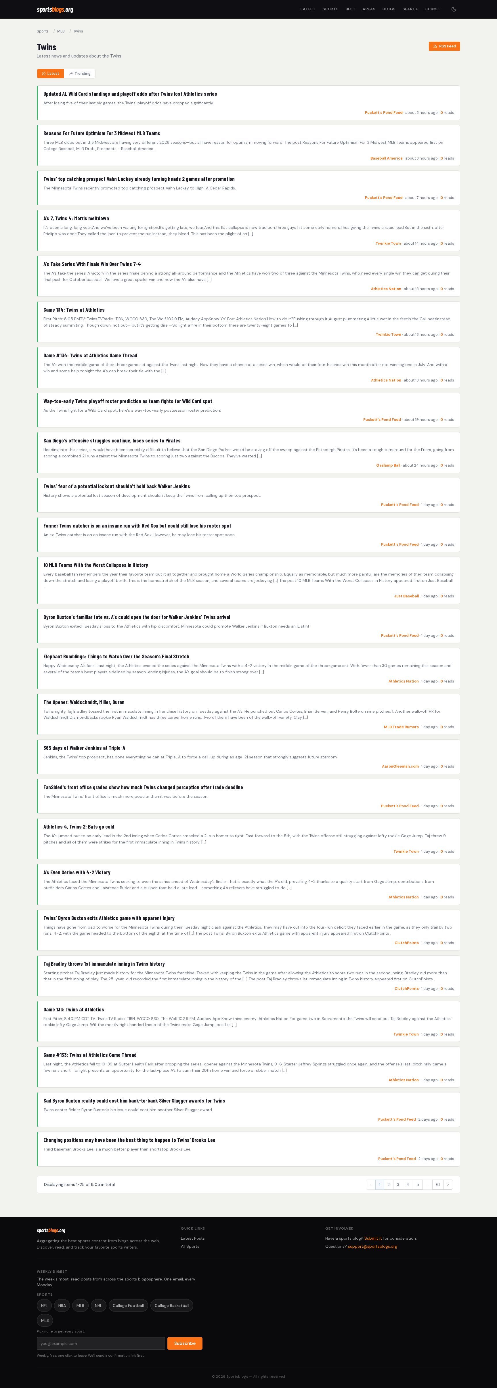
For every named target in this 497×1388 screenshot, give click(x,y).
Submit (433, 9)
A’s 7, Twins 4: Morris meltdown (76, 218)
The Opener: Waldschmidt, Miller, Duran (84, 702)
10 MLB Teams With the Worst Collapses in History (95, 564)
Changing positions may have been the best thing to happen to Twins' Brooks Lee (129, 1139)
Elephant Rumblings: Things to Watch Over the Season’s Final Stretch (116, 656)
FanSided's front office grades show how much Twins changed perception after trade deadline (143, 787)
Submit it (373, 1238)
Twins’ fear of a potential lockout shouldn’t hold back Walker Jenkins (116, 486)
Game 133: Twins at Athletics (73, 1009)
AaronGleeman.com (400, 766)
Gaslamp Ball (388, 465)
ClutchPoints (407, 942)
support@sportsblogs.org (372, 1246)
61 (438, 1184)
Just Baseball (406, 596)
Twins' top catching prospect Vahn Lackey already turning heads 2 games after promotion (139, 178)
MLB (61, 31)
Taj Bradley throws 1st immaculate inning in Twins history (104, 963)
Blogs (389, 9)
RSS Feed (447, 46)
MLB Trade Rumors (401, 726)
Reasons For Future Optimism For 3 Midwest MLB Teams (101, 133)
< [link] (371, 1184)
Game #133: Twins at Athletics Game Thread (90, 1054)
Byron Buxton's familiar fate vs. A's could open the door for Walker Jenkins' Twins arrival (136, 617)
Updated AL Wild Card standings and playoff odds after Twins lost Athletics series (130, 93)
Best (351, 9)
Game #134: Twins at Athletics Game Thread (90, 355)
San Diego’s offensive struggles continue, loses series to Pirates (112, 440)
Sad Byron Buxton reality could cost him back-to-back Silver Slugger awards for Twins (134, 1100)
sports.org (55, 9)
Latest (308, 9)
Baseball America (386, 158)
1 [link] (379, 1184)
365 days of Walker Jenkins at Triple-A (84, 747)
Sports (331, 9)
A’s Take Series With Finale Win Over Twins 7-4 (92, 263)
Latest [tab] (53, 73)
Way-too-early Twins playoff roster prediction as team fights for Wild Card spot (127, 401)
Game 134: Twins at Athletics (74, 309)
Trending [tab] (82, 73)
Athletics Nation (386, 288)
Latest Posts (193, 1238)
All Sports (190, 1246)
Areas (369, 9)
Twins (78, 31)
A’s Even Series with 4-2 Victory (76, 872)
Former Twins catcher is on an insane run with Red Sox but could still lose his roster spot (137, 525)
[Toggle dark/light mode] (454, 9)
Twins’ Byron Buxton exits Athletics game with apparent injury (109, 918)
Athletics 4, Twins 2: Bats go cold (78, 826)
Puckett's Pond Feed (384, 112)
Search (411, 9)
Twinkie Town (388, 243)
